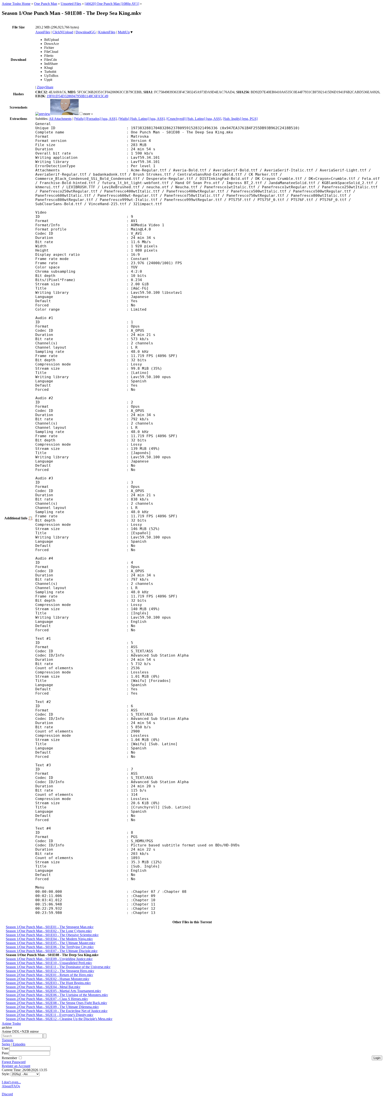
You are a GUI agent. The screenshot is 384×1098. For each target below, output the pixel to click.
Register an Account (16, 1066)
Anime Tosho (11, 1023)
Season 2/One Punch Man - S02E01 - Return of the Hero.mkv (49, 975)
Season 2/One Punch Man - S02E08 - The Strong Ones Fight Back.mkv (56, 1003)
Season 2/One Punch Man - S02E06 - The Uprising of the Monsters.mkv (57, 995)
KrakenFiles (106, 32)
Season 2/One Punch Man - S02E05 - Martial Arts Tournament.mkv (53, 991)
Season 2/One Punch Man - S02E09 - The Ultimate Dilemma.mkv (52, 1007)
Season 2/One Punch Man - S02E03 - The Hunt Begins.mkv (48, 983)
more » (88, 114)
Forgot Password (14, 1062)
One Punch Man (45, 4)
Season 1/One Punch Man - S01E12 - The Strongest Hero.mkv (50, 971)
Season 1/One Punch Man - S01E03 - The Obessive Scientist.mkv (52, 935)
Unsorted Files (71, 4)
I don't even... (11, 1082)
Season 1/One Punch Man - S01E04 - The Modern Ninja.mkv (49, 939)
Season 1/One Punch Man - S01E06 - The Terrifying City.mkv (50, 947)
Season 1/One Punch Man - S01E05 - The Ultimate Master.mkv (50, 943)
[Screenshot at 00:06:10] (64, 114)
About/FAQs (11, 1086)
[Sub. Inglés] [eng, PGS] (240, 119)
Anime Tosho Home (16, 4)
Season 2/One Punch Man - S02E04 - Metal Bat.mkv (43, 987)
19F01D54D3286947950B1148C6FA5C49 (77, 96)
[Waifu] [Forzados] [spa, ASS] (95, 119)
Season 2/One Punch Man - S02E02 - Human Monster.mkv (47, 979)
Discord (7, 1094)
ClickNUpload (62, 32)
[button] (81, 113)
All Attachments (60, 119)
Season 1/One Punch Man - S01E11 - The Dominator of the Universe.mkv (58, 967)
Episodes (19, 1044)
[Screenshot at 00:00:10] (42, 114)
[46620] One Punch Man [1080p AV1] (112, 4)
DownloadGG (86, 32)
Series (6, 1044)
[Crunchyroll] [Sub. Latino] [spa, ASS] (193, 119)
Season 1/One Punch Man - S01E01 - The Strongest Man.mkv (50, 927)
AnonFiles (42, 32)
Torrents (7, 1040)
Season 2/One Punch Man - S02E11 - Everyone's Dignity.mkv (49, 1015)
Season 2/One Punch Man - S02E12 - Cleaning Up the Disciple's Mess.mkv (59, 1019)
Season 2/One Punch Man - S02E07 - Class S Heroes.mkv (47, 999)
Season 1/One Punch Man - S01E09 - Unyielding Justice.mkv (49, 959)
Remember (10, 1058)
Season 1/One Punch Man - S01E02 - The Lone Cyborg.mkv (49, 931)
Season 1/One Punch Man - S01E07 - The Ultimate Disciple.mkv (52, 951)
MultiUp (124, 32)
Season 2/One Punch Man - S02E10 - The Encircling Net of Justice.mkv (57, 1011)
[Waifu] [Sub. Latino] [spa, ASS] (141, 119)
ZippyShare (45, 87)
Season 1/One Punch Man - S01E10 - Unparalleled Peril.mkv (49, 963)
